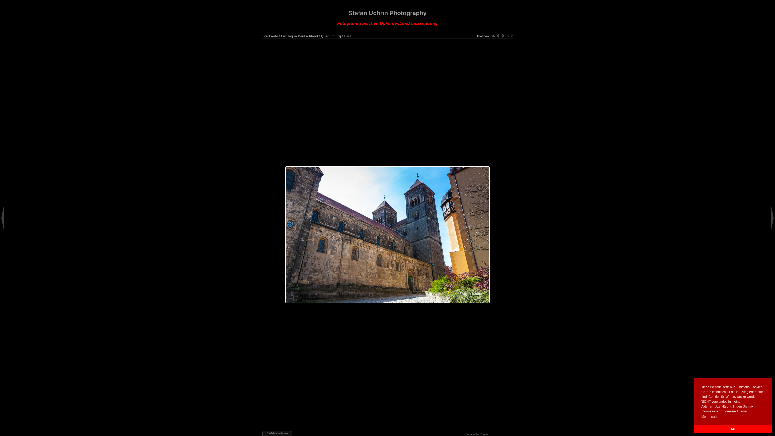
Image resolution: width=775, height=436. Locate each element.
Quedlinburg (331, 36)
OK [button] (733, 428)
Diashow (483, 36)
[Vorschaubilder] (493, 36)
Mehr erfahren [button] (711, 416)
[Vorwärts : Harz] (503, 36)
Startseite (270, 36)
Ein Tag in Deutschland (299, 36)
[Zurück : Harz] (498, 36)
